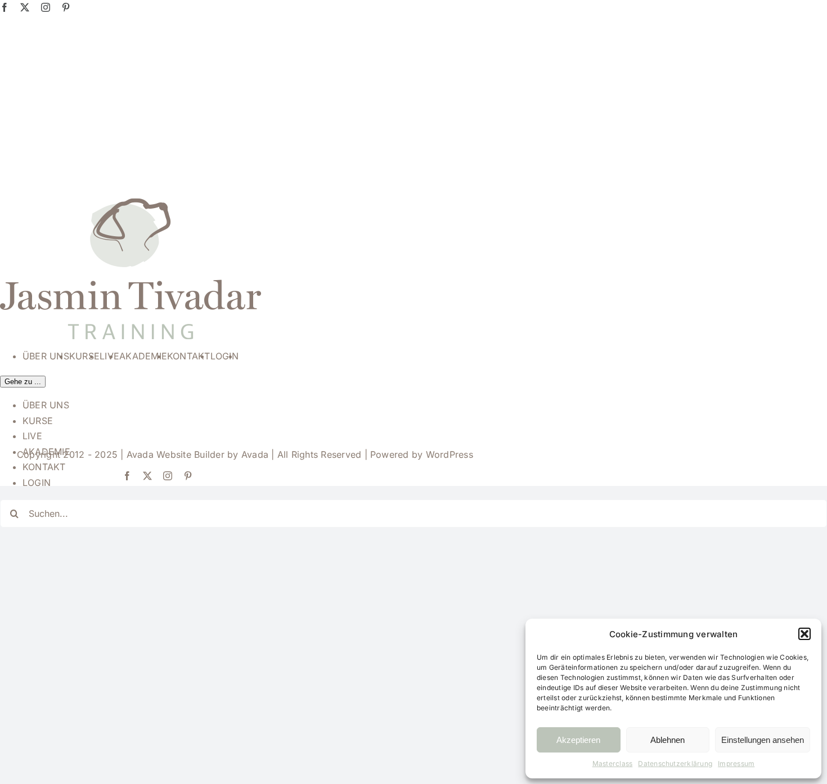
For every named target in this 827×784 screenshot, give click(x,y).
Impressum (736, 763)
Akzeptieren (578, 740)
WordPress (449, 454)
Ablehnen (667, 740)
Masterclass (612, 763)
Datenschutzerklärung (675, 763)
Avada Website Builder (175, 454)
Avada (254, 454)
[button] (804, 633)
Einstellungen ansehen (762, 740)
